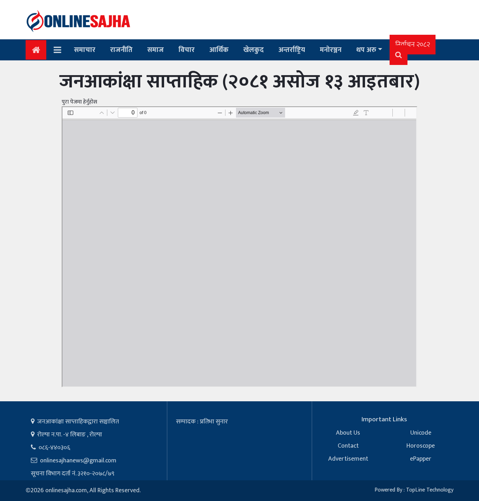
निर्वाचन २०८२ (412, 45)
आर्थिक (219, 50)
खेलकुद (253, 50)
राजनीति (121, 50)
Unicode (420, 433)
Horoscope (420, 446)
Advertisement (348, 459)
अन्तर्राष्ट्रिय (291, 50)
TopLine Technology (429, 490)
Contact (348, 446)
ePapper (420, 459)
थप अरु (366, 50)
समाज (155, 50)
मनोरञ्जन (331, 50)
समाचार (84, 50)
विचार (186, 50)
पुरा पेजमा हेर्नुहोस (79, 102)
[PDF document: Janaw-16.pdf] (239, 246)
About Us (348, 433)
